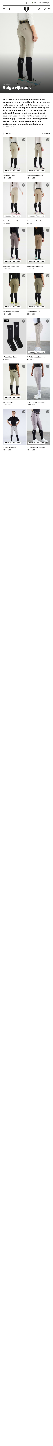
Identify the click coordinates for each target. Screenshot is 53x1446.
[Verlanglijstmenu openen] (44, 9)
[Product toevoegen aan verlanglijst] (23, 140)
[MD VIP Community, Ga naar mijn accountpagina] (39, 9)
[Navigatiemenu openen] (4, 9)
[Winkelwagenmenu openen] (49, 9)
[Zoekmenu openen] (9, 9)
